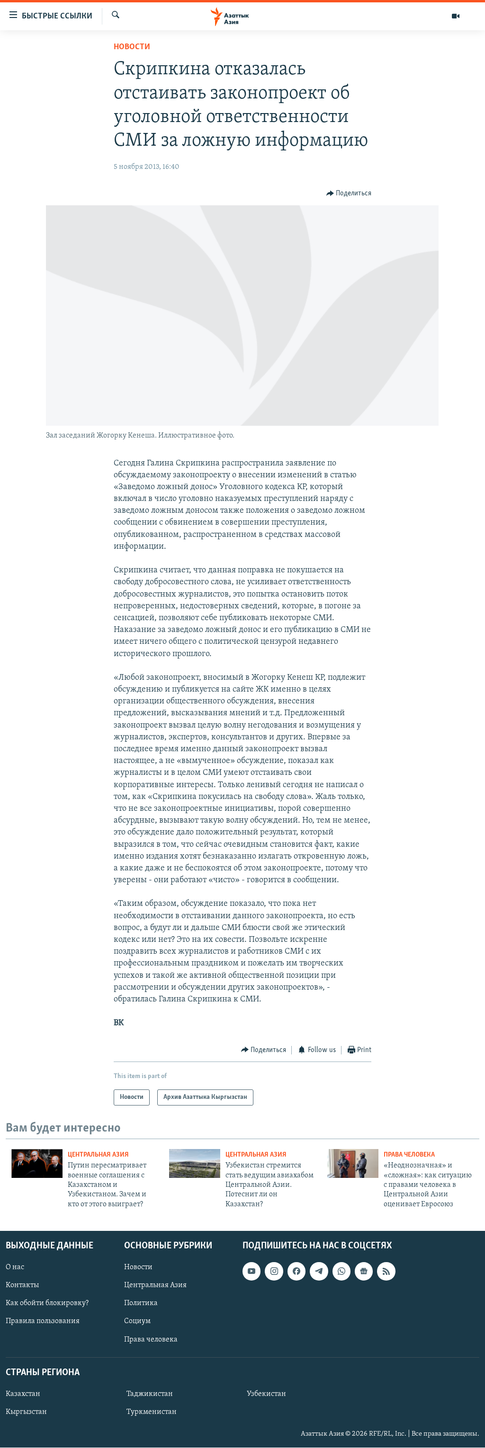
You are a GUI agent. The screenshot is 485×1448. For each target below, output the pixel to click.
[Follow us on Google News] (364, 1271)
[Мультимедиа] (455, 16)
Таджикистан (149, 1394)
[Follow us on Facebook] (296, 1271)
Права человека (409, 1154)
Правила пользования (43, 1321)
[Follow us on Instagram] (274, 1271)
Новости (132, 47)
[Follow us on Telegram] (319, 1271)
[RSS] (386, 1271)
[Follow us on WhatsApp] (341, 1271)
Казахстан (23, 1394)
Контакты (22, 1285)
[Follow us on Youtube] (251, 1271)
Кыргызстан (26, 1412)
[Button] (349, 193)
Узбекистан (266, 1394)
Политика (141, 1304)
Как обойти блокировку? (47, 1304)
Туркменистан (151, 1412)
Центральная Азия (98, 1154)
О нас (15, 1267)
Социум (137, 1321)
